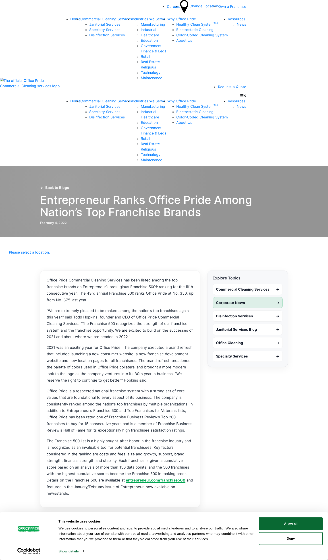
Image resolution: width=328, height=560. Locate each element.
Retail (145, 56)
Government (151, 45)
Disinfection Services (107, 35)
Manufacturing (153, 24)
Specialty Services (104, 29)
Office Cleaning (247, 343)
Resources (236, 19)
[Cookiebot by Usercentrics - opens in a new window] (28, 551)
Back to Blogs (54, 187)
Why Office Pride (181, 19)
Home (75, 19)
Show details (68, 551)
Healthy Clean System (197, 24)
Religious (148, 67)
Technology (150, 72)
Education (149, 40)
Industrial (148, 29)
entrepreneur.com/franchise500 (155, 480)
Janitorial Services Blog (247, 329)
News (241, 24)
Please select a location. (29, 252)
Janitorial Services (104, 24)
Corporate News (247, 302)
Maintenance (151, 78)
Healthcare (150, 35)
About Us (184, 40)
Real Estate (150, 62)
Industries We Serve (148, 19)
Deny (291, 538)
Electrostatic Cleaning (195, 29)
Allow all (290, 524)
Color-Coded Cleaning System (202, 35)
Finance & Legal (154, 51)
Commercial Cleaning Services (106, 19)
